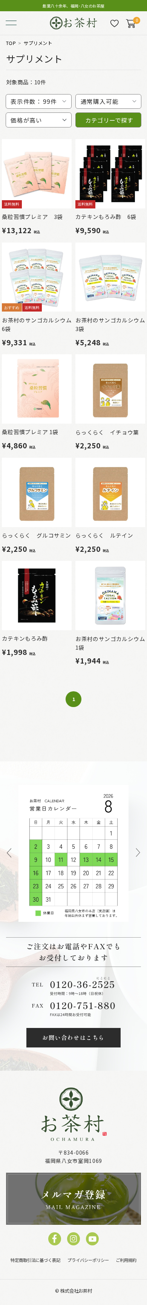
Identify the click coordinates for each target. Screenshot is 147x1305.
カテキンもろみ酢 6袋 (105, 216)
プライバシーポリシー (88, 1260)
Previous (9, 853)
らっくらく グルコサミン (36, 535)
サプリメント (38, 43)
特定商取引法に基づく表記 (35, 1260)
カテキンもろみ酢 (25, 638)
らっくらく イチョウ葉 (107, 432)
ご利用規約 (126, 1260)
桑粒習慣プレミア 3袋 (32, 216)
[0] (131, 23)
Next (138, 853)
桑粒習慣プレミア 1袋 (30, 432)
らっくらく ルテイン (104, 535)
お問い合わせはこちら (73, 1037)
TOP (11, 43)
